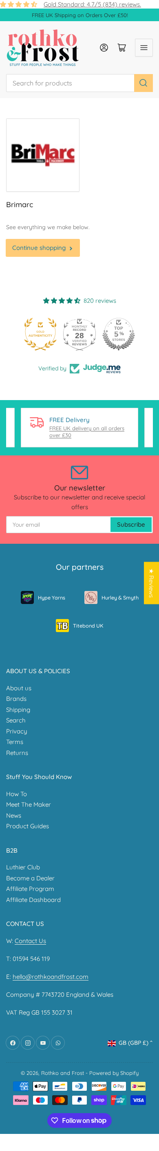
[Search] (143, 83)
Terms (14, 742)
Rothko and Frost (62, 1073)
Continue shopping (39, 248)
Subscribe (131, 524)
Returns (17, 753)
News (13, 815)
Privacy (16, 731)
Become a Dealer (30, 878)
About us (18, 688)
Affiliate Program (30, 889)
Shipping (18, 709)
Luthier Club (23, 867)
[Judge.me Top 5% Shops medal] (118, 334)
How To (16, 794)
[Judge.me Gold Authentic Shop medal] (40, 334)
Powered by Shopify (114, 1073)
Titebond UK (88, 625)
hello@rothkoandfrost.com (50, 976)
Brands (16, 698)
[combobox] (79, 83)
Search (16, 720)
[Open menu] (144, 48)
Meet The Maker (28, 804)
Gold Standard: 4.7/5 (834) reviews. (92, 4)
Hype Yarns (51, 597)
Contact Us (30, 941)
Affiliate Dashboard (33, 900)
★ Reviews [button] (151, 583)
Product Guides (27, 826)
